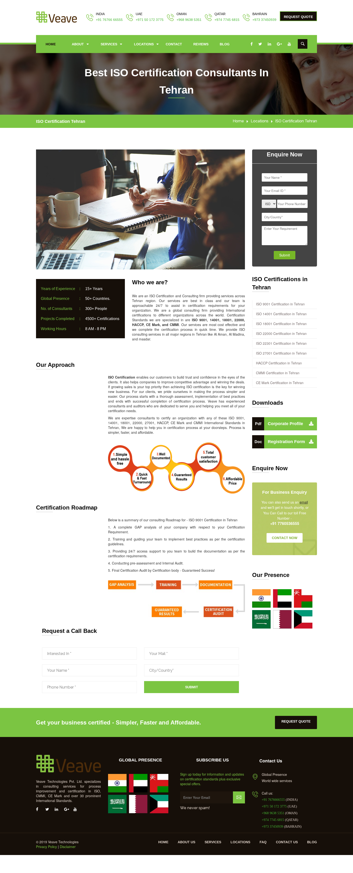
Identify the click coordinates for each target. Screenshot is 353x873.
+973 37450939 (264, 20)
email (304, 502)
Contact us (287, 842)
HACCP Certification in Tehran (279, 363)
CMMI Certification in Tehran (277, 372)
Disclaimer (68, 846)
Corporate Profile (279, 423)
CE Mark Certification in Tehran (280, 382)
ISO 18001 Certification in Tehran (281, 323)
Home (51, 44)
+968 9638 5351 (188, 20)
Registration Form (280, 441)
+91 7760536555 (284, 523)
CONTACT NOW (284, 538)
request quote (295, 721)
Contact (174, 44)
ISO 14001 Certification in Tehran (281, 313)
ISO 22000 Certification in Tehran (281, 333)
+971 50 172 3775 (150, 20)
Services (109, 44)
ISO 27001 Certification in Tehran (281, 353)
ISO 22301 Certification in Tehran (281, 343)
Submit (191, 687)
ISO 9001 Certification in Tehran (280, 304)
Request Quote (298, 17)
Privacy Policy (46, 846)
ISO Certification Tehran (60, 121)
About (78, 44)
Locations (144, 44)
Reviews (200, 44)
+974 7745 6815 (226, 20)
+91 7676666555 (274, 800)
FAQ (263, 842)
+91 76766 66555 (109, 20)
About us (186, 842)
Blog (225, 44)
